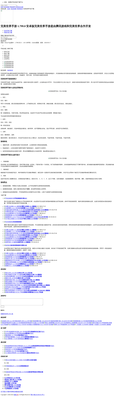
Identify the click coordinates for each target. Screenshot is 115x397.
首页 (2, 7)
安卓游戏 (6, 7)
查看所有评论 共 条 (7, 314)
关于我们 (3, 391)
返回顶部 (20, 391)
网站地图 (14, 391)
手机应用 (12, 7)
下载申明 (9, 391)
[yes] (17, 5)
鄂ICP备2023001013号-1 (38, 394)
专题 (22, 7)
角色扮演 (20, 9)
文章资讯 (18, 7)
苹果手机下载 (8, 32)
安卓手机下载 (8, 30)
